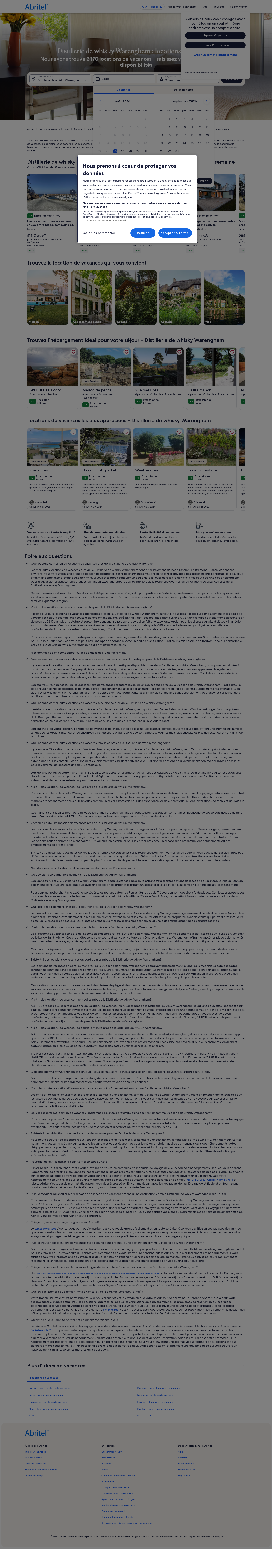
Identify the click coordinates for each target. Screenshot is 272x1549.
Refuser (143, 233)
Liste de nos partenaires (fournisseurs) (104, 220)
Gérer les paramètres (99, 233)
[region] (137, 199)
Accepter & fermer (175, 233)
